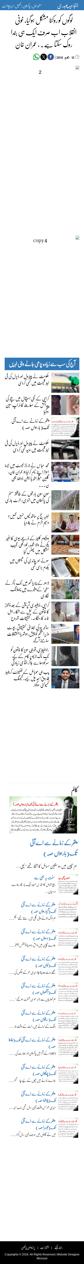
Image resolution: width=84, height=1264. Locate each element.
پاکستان (26, 6)
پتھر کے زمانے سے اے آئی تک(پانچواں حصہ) (38, 1070)
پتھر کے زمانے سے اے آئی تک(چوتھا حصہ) (38, 1097)
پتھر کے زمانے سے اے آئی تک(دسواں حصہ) (38, 935)
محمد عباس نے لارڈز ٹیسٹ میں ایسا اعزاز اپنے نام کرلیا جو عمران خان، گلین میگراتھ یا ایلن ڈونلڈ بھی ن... (27, 475)
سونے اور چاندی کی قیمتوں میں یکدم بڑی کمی (29, 563)
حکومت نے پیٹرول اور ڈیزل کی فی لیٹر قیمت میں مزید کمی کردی (27, 446)
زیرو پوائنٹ (7, 6)
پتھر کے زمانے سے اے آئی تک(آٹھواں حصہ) (38, 989)
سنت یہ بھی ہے (44, 877)
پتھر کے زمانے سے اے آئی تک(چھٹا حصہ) (32, 1043)
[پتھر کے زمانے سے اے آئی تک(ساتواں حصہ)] (68, 1020)
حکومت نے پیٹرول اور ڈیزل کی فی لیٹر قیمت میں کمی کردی (27, 379)
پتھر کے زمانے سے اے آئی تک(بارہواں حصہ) (30, 423)
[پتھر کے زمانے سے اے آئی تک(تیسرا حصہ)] (68, 1128)
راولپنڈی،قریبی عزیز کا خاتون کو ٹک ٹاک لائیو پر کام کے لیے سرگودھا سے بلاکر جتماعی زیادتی (30, 656)
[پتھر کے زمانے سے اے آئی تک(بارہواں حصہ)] (43, 816)
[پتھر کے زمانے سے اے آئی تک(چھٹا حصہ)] (68, 1047)
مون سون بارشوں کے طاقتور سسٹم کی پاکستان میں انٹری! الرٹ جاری (27, 496)
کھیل (18, 6)
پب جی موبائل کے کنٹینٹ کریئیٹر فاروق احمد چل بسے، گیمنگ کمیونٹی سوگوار (27, 678)
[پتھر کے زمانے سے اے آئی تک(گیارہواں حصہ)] (68, 912)
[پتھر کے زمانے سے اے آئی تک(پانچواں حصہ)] (68, 1074)
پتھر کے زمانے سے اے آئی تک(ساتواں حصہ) (38, 1016)
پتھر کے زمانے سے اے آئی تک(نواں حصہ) (38, 962)
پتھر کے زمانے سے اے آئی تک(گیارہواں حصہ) (38, 908)
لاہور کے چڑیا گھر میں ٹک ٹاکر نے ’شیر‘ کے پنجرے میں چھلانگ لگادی (27, 589)
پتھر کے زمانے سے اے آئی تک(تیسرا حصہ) (38, 1124)
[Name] (77, 5)
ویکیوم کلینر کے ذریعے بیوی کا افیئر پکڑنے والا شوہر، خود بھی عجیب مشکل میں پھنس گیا (27, 544)
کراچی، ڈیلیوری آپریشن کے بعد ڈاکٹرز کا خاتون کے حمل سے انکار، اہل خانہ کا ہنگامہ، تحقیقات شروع (27, 611)
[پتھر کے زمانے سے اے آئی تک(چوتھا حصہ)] (68, 1102)
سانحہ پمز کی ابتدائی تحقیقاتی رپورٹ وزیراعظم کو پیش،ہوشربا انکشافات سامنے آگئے (28, 633)
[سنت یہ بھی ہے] (68, 885)
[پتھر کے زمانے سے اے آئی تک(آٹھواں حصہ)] (68, 993)
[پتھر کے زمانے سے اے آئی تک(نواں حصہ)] (68, 966)
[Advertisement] (42, 158)
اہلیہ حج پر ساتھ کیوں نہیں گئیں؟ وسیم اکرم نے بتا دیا (28, 519)
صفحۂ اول (37, 6)
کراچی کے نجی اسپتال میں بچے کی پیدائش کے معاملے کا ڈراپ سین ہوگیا (27, 405)
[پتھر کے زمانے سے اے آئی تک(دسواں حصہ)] (68, 939)
